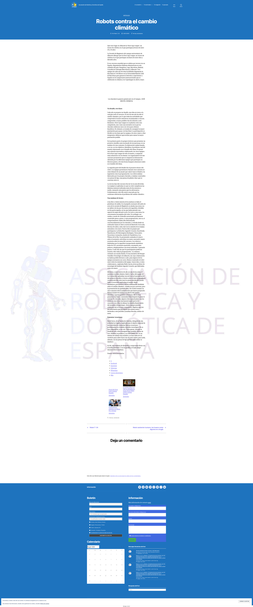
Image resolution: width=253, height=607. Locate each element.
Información (91, 487)
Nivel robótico (92, 511)
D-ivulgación (157, 4)
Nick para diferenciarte (94, 502)
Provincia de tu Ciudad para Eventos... (97, 516)
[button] (244, 601)
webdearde (116, 417)
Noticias (111, 417)
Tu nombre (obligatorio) (134, 505)
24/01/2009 (126, 33)
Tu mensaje (131, 525)
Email (90, 507)
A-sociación (138, 4)
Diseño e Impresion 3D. (96, 527)
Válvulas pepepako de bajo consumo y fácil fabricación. (148, 550)
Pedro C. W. (117, 33)
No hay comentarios (138, 33)
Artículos (126, 15)
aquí (149, 502)
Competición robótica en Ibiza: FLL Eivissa (114, 409)
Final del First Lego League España (113, 391)
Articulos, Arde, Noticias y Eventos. (98, 522)
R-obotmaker (147, 4)
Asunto (130, 518)
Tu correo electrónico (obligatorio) (137, 512)
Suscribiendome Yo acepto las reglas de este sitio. (101, 532)
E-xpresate (165, 4)
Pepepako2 (140, 553)
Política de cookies (44, 603)
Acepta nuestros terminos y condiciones (141, 535)
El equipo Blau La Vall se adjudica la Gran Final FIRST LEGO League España (129, 391)
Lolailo (139, 561)
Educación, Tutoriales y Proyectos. (98, 530)
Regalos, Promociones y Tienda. (98, 524)
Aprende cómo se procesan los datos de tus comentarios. (125, 476)
